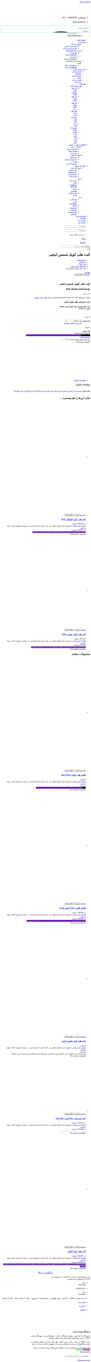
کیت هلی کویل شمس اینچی (73, 1041)
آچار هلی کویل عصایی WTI (74, 634)
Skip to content (85, 2)
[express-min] (81, 353)
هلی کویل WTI (76, 86)
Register (83, 242)
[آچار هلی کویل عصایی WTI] (43, 582)
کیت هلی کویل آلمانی (76, 1251)
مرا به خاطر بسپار (76, 235)
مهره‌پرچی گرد (75, 44)
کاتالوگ (83, 1310)
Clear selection (85, 337)
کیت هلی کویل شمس (42, 297)
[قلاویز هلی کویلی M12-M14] (43, 713)
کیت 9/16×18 (18, 391)
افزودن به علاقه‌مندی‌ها (82, 274)
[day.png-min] (81, 376)
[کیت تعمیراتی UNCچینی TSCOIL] (43, 1085)
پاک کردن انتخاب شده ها (73, 323)
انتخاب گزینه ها (80, 526)
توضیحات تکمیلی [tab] (79, 380)
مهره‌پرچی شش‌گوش (73, 50)
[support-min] (81, 365)
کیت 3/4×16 (58, 391)
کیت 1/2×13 (77, 391)
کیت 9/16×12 (29, 391)
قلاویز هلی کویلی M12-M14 (73, 775)
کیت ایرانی (86, 321)
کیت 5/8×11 (48, 391)
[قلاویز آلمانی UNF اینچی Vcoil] (43, 846)
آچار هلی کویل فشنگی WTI (73, 519)
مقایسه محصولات (83, 1360)
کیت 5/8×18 (39, 391)
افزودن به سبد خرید (83, 342)
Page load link (85, 1352)
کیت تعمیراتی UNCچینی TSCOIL (71, 1118)
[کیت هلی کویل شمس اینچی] (43, 980)
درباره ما (82, 1306)
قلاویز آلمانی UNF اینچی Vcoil (72, 908)
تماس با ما (82, 1302)
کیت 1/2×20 (67, 391)
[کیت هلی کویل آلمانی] (43, 1190)
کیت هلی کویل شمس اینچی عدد (78, 339)
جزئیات (83, 528)
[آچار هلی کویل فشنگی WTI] (43, 458)
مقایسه (87, 272)
